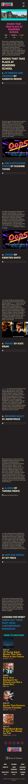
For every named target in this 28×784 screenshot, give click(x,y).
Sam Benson (11, 658)
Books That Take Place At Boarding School (14, 27)
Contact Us (5, 767)
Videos (22, 764)
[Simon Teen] (7, 4)
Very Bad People (14, 554)
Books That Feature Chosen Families (14, 706)
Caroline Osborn (12, 709)
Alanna (9, 488)
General (6, 675)
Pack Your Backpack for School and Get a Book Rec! (12, 681)
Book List (6, 650)
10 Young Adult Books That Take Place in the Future (13, 654)
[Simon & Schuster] (14, 758)
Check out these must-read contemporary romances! (12, 624)
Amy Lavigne (13, 735)
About (5, 764)
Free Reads (14, 764)
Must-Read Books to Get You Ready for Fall (12, 731)
